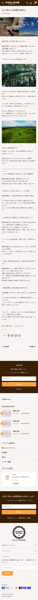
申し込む (19, 384)
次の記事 (31, 346)
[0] (34, 3)
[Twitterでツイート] (16, 335)
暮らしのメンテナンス (8, 448)
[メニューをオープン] (3, 3)
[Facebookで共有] (9, 335)
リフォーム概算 (6, 461)
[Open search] (27, 3)
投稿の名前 (16, 411)
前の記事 (6, 346)
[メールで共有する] (19, 335)
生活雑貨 (4, 452)
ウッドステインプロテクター (21, 477)
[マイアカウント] (31, 3)
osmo (14, 474)
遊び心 (4, 457)
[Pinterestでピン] (12, 335)
